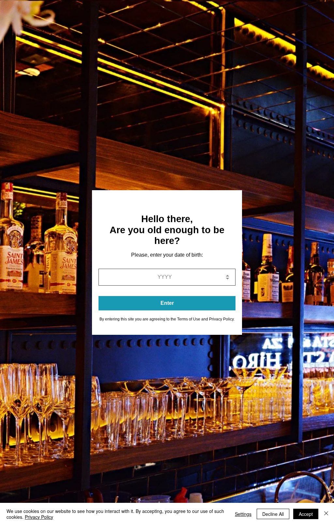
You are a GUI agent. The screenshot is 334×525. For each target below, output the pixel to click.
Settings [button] (243, 514)
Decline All (273, 514)
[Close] (326, 514)
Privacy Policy (39, 517)
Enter (167, 303)
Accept (306, 514)
